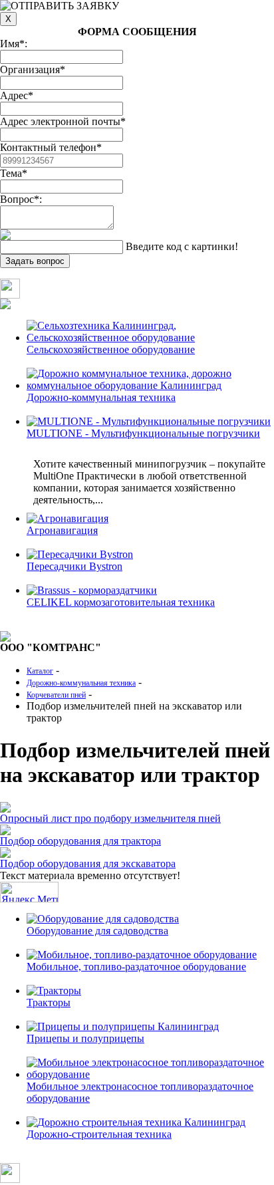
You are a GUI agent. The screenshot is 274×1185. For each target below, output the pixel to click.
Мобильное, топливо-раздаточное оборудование (136, 966)
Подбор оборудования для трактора (80, 841)
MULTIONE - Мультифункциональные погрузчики (143, 433)
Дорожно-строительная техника (99, 1134)
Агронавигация (62, 530)
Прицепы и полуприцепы (85, 1038)
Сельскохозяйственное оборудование (111, 349)
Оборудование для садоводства (97, 930)
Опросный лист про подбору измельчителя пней (110, 818)
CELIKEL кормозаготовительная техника (121, 602)
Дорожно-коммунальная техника (101, 397)
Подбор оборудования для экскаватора (88, 863)
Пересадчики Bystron (74, 566)
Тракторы (48, 1002)
